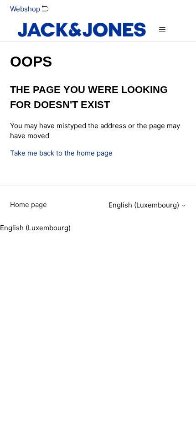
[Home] (82, 29)
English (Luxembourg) (144, 205)
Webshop (26, 9)
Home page (28, 204)
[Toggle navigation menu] (162, 29)
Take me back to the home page (61, 153)
